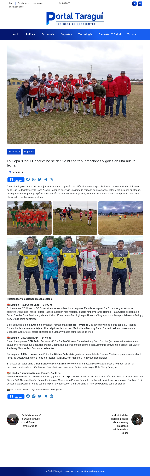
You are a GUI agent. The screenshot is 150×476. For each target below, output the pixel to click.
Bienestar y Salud (110, 34)
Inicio (11, 3)
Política (30, 34)
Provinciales (23, 3)
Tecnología (85, 34)
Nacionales (38, 3)
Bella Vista (14, 151)
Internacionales (16, 6)
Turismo (132, 34)
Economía (48, 34)
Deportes (66, 34)
